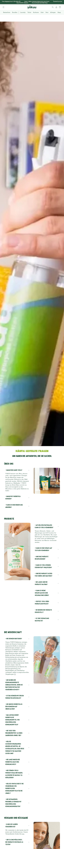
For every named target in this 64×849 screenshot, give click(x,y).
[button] (3, 7)
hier (23, 834)
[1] (15, 674)
